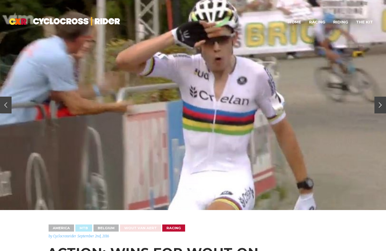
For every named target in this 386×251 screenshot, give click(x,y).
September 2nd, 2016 (93, 236)
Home (294, 21)
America (61, 228)
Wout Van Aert (140, 228)
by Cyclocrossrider (62, 236)
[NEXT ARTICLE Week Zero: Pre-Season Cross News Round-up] (380, 105)
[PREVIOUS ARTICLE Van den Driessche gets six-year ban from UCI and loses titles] (6, 105)
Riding (340, 21)
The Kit (364, 21)
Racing (317, 21)
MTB (84, 228)
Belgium (106, 228)
